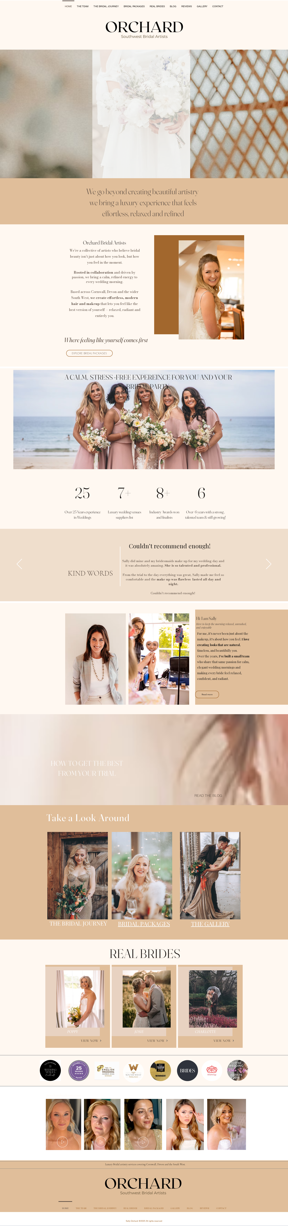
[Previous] (19, 564)
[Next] (268, 564)
